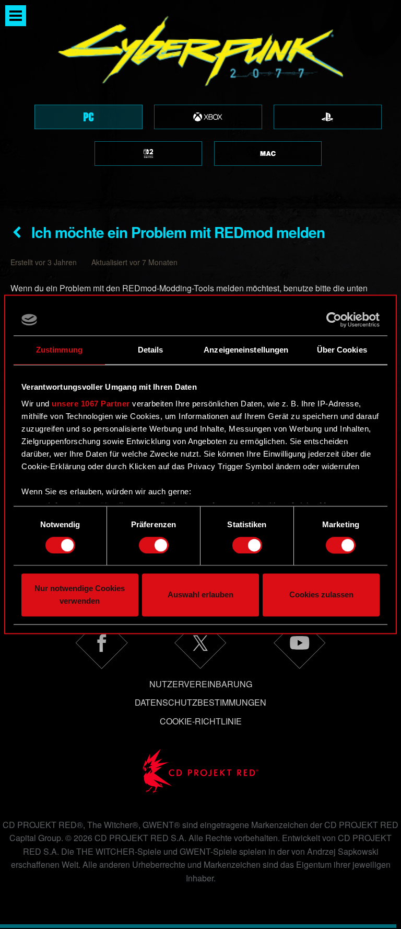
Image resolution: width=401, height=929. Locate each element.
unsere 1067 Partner (91, 403)
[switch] (154, 545)
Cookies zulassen (321, 595)
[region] (200, 104)
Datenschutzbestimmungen (200, 702)
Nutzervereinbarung (200, 684)
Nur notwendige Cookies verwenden (79, 595)
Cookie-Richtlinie (201, 721)
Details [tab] (150, 349)
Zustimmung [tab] (59, 349)
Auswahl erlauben (200, 595)
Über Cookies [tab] (342, 349)
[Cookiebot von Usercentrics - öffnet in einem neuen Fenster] (334, 319)
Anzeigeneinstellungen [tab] (246, 349)
